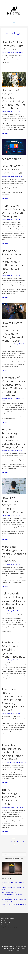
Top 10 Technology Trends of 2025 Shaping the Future (11, 797)
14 (17, 841)
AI (2, 176)
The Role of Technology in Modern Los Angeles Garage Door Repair (12, 752)
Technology (9, 52)
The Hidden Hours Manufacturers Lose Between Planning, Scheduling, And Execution (13, 699)
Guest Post (9, 344)
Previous (13, 839)
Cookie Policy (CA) (5, 922)
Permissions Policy (5, 925)
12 (11, 841)
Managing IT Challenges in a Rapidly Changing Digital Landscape (14, 554)
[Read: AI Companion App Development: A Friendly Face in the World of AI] (14, 147)
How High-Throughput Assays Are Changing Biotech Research (14, 505)
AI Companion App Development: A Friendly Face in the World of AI (13, 166)
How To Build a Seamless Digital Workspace (13, 46)
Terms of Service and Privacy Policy (9, 927)
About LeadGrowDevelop (7, 918)
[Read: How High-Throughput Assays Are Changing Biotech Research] (14, 486)
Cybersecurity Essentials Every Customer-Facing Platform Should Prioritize (13, 600)
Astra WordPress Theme (14, 950)
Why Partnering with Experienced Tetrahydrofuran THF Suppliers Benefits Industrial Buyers (12, 895)
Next (15, 844)
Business (4, 52)
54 (23, 841)
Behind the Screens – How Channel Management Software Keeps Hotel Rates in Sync (12, 261)
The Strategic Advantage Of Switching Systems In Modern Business (13, 649)
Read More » (5, 66)
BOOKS (3, 920)
